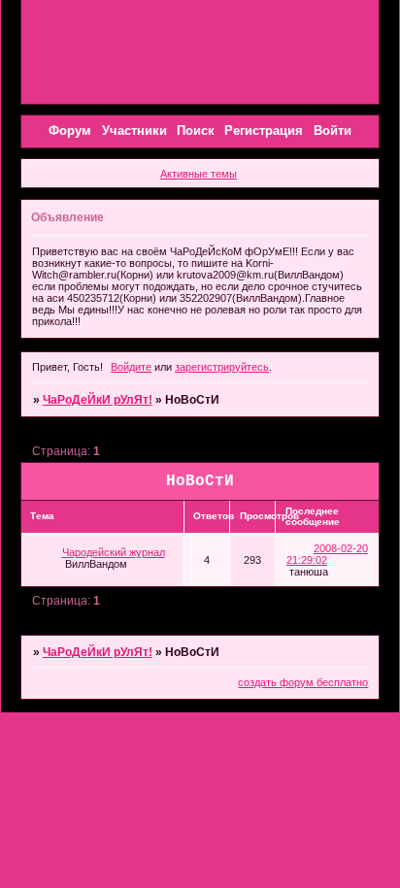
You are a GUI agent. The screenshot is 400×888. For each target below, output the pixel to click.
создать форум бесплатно (303, 682)
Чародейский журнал (113, 552)
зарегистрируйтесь (222, 367)
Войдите (131, 367)
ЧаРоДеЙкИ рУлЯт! (97, 400)
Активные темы (198, 174)
